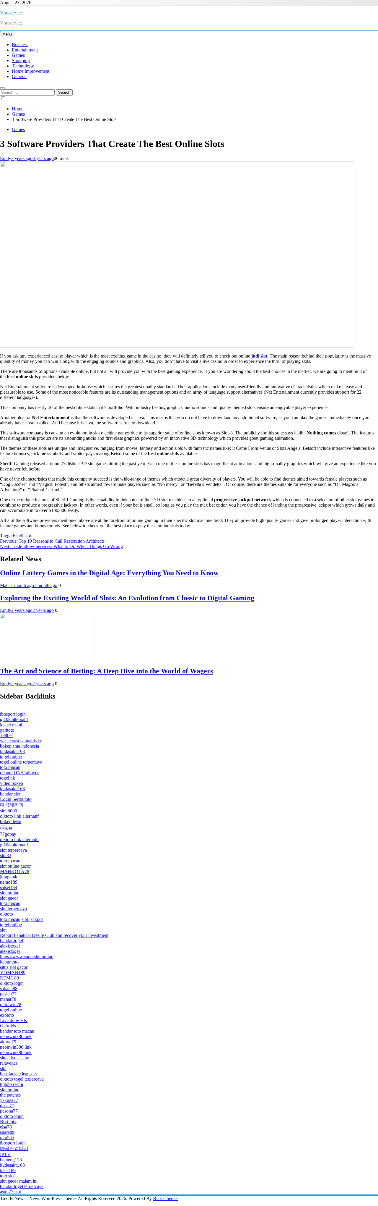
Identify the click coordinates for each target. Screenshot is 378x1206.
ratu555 (7, 1137)
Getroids (8, 1025)
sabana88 (8, 988)
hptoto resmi (11, 1084)
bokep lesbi (10, 821)
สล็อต (6, 827)
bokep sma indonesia (19, 746)
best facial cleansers (18, 1073)
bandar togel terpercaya (21, 1186)
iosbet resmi (11, 724)
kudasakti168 (12, 751)
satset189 (8, 887)
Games (18, 55)
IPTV (5, 1154)
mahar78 (8, 999)
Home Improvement (30, 71)
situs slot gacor (13, 967)
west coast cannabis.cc (21, 740)
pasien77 (8, 993)
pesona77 (9, 1110)
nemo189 (8, 882)
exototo (7, 1015)
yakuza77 (9, 1100)
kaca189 (8, 1170)
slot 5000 (8, 810)
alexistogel (10, 945)
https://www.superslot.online (26, 956)
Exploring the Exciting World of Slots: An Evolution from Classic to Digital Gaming (127, 598)
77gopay (8, 834)
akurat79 (8, 1041)
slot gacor (9, 898)
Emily (5, 158)
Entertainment (25, 49)
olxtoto (6, 913)
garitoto (7, 730)
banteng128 (11, 1159)
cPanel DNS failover (19, 772)
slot (3, 929)
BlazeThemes (165, 1198)
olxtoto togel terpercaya (22, 1078)
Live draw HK (13, 1020)
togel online (11, 756)
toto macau (10, 767)
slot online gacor (15, 866)
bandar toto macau (17, 1031)
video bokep (11, 783)
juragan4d (9, 876)
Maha (5, 585)
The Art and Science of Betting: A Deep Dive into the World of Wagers (106, 671)
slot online (9, 892)
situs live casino (14, 1057)
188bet (6, 735)
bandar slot (10, 793)
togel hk (7, 777)
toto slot (7, 1175)
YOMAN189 (12, 972)
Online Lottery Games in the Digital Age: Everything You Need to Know (109, 573)
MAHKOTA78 (14, 871)
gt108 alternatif (14, 719)
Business (20, 44)
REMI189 (9, 977)
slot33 (5, 855)
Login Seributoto (16, 799)
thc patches (10, 1094)
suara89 (7, 1132)
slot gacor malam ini (19, 1181)
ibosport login (13, 714)
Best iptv (8, 1121)
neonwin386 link (16, 1036)
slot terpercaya (13, 850)
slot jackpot (32, 919)
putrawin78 (10, 1004)
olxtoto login (12, 983)
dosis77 (7, 1105)
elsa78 (6, 1126)
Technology (23, 65)
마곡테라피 (12, 804)
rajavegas (8, 1063)
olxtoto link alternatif (19, 816)
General (19, 76)
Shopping (21, 60)
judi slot (23, 535)
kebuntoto (9, 961)
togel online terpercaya (21, 761)
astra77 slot (10, 1191)
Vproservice (11, 12)
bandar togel (11, 940)
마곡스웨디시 (14, 1148)
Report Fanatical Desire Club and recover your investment (54, 935)
